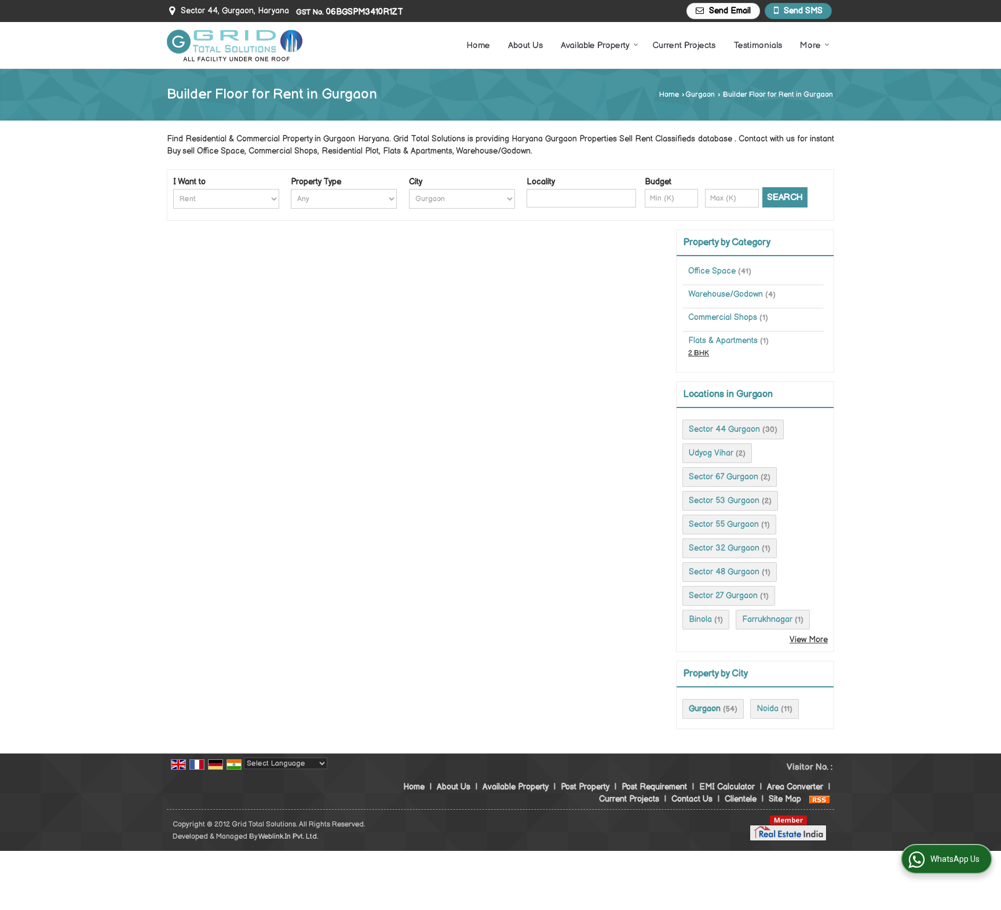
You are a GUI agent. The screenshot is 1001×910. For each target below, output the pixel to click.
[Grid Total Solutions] (235, 45)
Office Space (712, 271)
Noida (768, 709)
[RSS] (819, 799)
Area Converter (795, 787)
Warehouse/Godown (725, 294)
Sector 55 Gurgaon (724, 524)
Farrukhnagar (767, 619)
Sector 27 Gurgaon (723, 595)
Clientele (741, 799)
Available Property (595, 45)
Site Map (785, 799)
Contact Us (692, 799)
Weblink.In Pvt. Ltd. (288, 836)
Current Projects (683, 45)
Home (478, 45)
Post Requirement (654, 787)
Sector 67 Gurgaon (723, 477)
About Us (525, 45)
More (810, 45)
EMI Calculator (727, 787)
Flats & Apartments (723, 340)
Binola (700, 619)
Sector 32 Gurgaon (724, 548)
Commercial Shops (722, 317)
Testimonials (757, 45)
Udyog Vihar (711, 453)
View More (809, 640)
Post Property (585, 787)
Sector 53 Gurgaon (724, 500)
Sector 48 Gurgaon (724, 572)
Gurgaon (700, 94)
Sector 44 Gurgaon (724, 429)
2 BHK (698, 353)
